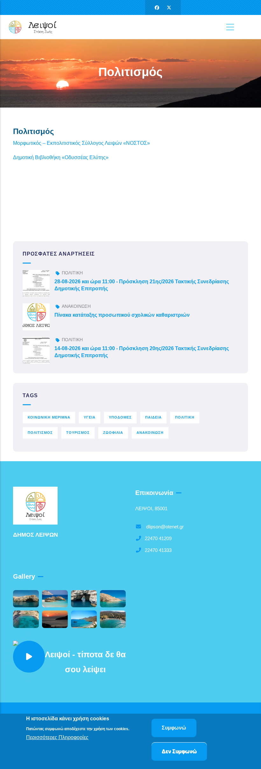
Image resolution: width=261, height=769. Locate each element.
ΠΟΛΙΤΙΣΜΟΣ (40, 432)
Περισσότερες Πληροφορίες (57, 737)
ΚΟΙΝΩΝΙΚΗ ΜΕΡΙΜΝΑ (49, 417)
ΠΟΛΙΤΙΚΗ (72, 272)
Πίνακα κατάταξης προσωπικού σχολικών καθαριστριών (122, 315)
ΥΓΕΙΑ (89, 417)
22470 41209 (158, 538)
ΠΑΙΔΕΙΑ (153, 417)
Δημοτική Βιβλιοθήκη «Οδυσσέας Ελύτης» (61, 157)
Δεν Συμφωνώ (179, 751)
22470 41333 (158, 550)
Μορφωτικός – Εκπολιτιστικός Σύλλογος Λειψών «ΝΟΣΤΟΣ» (82, 143)
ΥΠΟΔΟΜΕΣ (120, 417)
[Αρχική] (36, 27)
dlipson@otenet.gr (164, 526)
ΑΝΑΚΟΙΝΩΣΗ (76, 306)
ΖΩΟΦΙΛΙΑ (113, 432)
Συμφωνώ (174, 727)
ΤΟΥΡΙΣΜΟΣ (78, 432)
